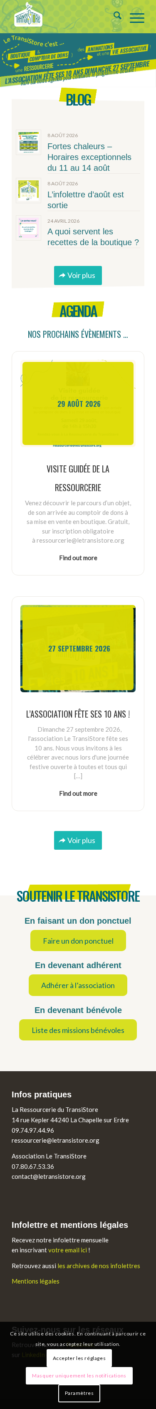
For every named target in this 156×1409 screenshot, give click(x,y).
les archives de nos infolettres (98, 1265)
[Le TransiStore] (65, 16)
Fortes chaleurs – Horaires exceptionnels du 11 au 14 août (89, 157)
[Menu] (132, 16)
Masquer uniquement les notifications (79, 1375)
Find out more (78, 557)
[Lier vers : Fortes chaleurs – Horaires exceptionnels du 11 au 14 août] (28, 142)
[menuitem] (113, 16)
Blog (78, 99)
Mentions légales (35, 1281)
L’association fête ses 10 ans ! (77, 714)
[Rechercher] (113, 16)
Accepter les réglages (79, 1358)
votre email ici (67, 1250)
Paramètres (79, 1393)
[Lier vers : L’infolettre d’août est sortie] (28, 190)
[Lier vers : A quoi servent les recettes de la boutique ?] (28, 228)
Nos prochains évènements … (78, 334)
